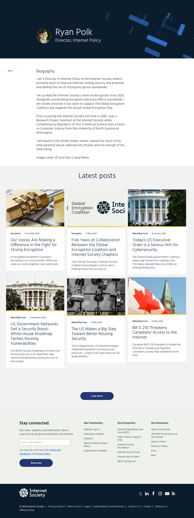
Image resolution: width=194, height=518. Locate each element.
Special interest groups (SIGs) (95, 444)
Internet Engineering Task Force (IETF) (130, 431)
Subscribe (36, 463)
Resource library (159, 446)
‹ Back (10, 71)
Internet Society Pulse (128, 452)
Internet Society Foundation (125, 446)
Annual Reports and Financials (109, 507)
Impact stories (158, 442)
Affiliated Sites (26, 510)
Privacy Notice (56, 507)
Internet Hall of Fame (128, 457)
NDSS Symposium (126, 461)
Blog (153, 455)
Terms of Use (73, 507)
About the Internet (160, 430)
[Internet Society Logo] (33, 493)
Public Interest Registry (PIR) (129, 438)
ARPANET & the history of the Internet (164, 435)
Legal (87, 507)
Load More (97, 396)
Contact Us (134, 507)
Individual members (94, 434)
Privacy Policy (43, 454)
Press (154, 451)
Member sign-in (92, 430)
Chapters (88, 439)
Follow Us (160, 507)
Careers (147, 507)
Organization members (95, 451)
